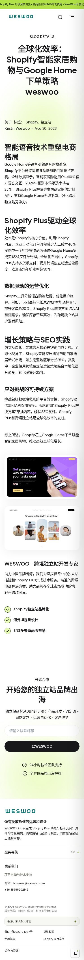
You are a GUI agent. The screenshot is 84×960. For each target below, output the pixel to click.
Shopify (32, 122)
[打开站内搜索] (60, 17)
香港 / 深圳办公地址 (19, 921)
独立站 (46, 122)
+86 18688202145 (16, 889)
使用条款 (9, 939)
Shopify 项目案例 (53, 939)
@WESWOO (42, 746)
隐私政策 (48, 931)
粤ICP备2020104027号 (18, 931)
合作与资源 (11, 950)
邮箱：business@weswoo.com (24, 883)
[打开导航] (71, 16)
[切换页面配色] (75, 953)
